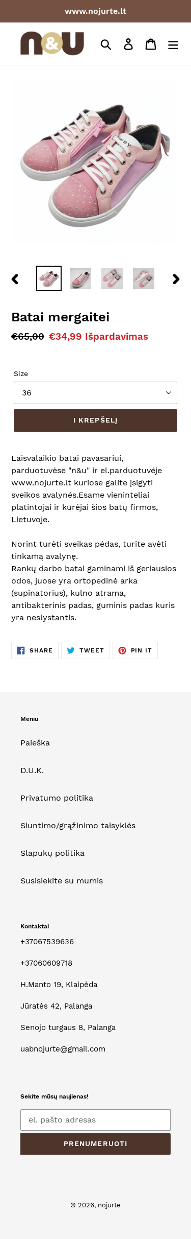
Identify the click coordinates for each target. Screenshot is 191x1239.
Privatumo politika (56, 798)
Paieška (35, 742)
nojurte (109, 1205)
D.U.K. (32, 770)
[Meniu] (173, 43)
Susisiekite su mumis (61, 880)
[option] (49, 278)
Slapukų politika (52, 853)
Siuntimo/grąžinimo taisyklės (77, 825)
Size (21, 373)
